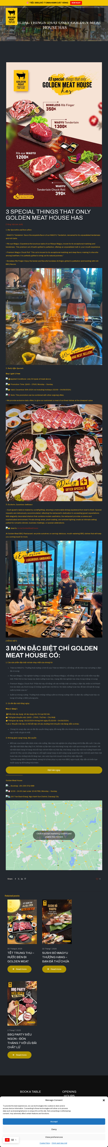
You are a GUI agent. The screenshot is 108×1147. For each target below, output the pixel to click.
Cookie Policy (45, 1143)
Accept (54, 1121)
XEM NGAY (76, 3)
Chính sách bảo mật (59, 1143)
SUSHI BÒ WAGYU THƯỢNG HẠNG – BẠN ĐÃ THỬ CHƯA (55, 957)
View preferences (54, 1137)
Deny (54, 1129)
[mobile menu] (99, 15)
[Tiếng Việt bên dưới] (14, 224)
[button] (103, 1100)
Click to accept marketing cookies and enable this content (54, 835)
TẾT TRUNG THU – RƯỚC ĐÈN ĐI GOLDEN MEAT (20, 957)
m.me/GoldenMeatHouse (27, 528)
